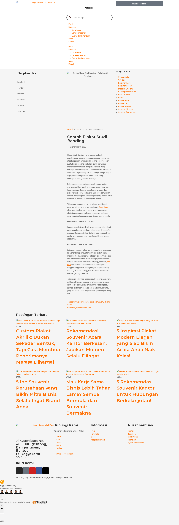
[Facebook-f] (39, 470)
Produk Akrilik (124, 100)
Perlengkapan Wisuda (127, 92)
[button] (139, 3)
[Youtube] (32, 470)
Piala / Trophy (124, 95)
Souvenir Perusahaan (127, 112)
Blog (78, 129)
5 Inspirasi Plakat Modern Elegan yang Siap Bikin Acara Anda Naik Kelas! (136, 343)
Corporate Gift (124, 77)
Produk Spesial (124, 106)
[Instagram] (19, 470)
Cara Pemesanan (79, 33)
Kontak (71, 42)
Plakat (121, 98)
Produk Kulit (123, 103)
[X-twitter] (45, 470)
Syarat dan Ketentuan (81, 36)
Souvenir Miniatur (125, 109)
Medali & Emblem (125, 89)
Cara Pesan (76, 30)
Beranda (70, 129)
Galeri (71, 39)
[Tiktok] (26, 470)
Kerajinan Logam (125, 86)
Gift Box (121, 80)
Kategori (89, 8)
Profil (71, 24)
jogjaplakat (103, 207)
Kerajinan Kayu (124, 83)
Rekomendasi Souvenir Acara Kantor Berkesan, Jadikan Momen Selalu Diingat (86, 343)
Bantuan (72, 27)
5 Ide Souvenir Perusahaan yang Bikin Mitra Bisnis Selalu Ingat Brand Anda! (38, 394)
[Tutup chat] (1, 496)
